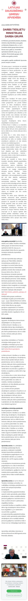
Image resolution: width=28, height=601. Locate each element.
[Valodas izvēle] (26, 10)
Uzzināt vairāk (11, 586)
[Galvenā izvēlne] (2, 10)
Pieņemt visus (14, 591)
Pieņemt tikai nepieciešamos (14, 595)
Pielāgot (18, 586)
